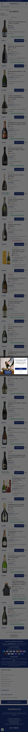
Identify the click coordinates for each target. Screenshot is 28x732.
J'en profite (20, 368)
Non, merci (20, 372)
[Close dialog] (26, 358)
